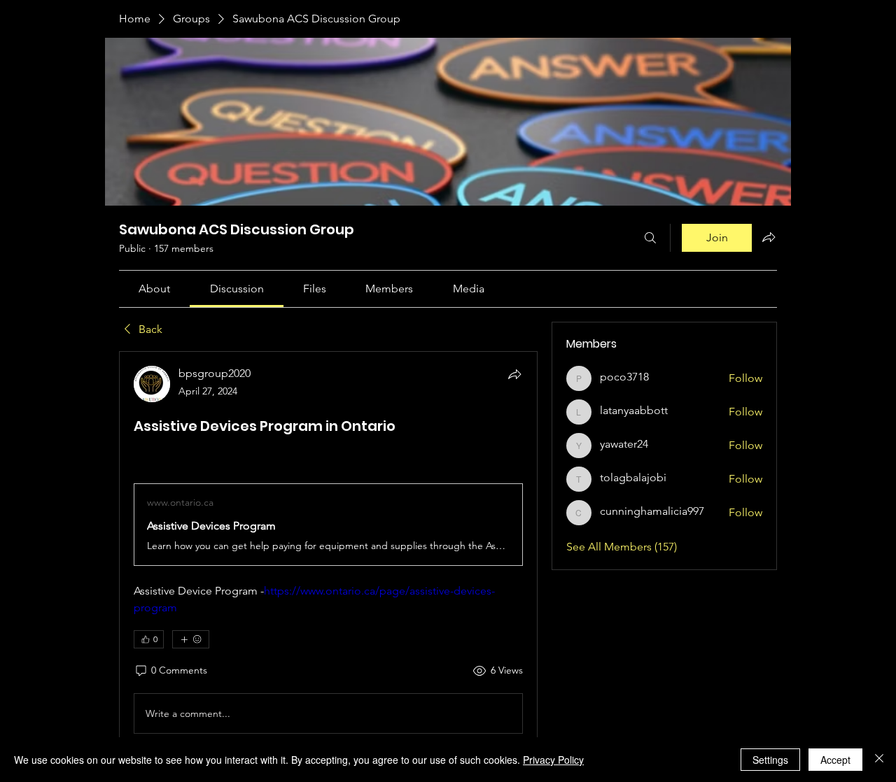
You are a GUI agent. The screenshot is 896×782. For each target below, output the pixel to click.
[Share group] (768, 237)
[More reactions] (190, 639)
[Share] (514, 374)
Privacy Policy (553, 760)
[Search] (650, 238)
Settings (770, 760)
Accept (835, 760)
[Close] (879, 759)
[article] (328, 552)
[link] (154, 288)
